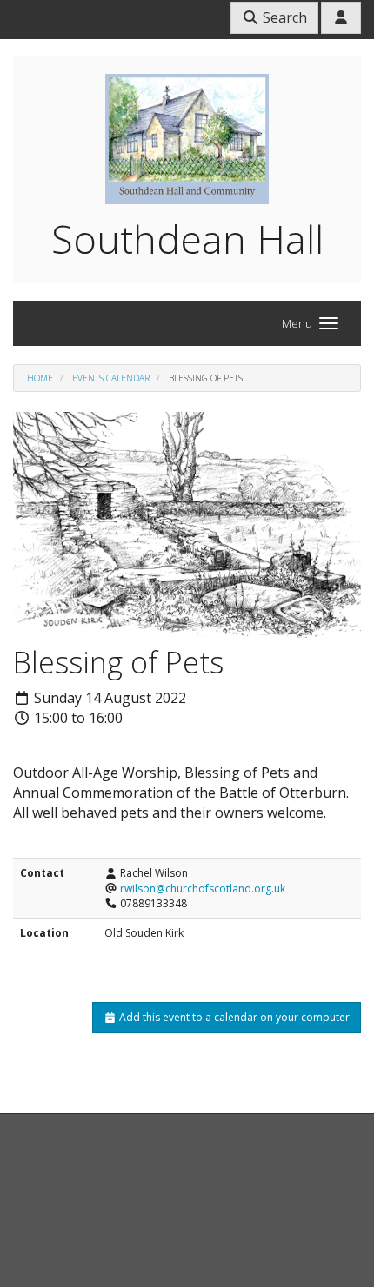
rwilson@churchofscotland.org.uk (202, 888)
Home (40, 378)
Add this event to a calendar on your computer (233, 1017)
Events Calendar (111, 378)
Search (283, 17)
